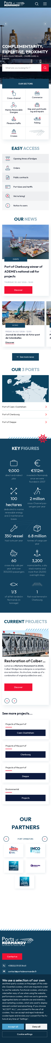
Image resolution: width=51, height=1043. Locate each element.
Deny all (36, 1026)
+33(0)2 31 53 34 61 (17, 965)
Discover (18, 290)
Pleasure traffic (14, 123)
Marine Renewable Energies (14, 111)
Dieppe (25, 776)
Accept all (13, 1026)
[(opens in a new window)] (13, 850)
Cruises (13, 136)
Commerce (37, 97)
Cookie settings (24, 1034)
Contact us (12, 956)
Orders (16, 168)
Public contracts (20, 177)
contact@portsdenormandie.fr (22, 971)
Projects (26, 798)
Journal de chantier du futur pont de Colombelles (22, 336)
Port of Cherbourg (11, 414)
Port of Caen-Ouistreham (14, 406)
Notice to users (20, 205)
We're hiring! (19, 196)
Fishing (37, 122)
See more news (27, 357)
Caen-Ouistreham (25, 732)
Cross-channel (14, 98)
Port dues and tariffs (23, 187)
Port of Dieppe (9, 422)
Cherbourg (26, 754)
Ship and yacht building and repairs (37, 110)
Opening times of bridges (25, 158)
